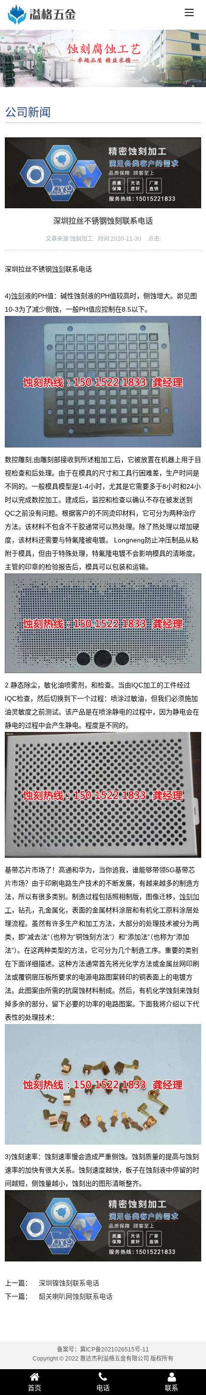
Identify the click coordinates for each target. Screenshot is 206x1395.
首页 (34, 1388)
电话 (103, 1388)
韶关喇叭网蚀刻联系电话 (76, 1296)
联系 (171, 1388)
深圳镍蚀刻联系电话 (69, 1283)
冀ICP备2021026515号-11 (114, 1349)
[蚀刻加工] (41, 16)
